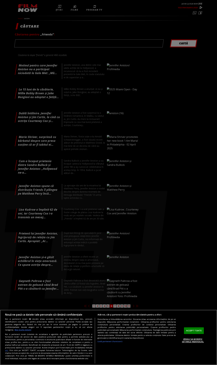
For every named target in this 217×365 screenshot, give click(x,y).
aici (6, 350)
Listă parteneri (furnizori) (110, 341)
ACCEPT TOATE (194, 330)
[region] (108, 337)
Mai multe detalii (23, 330)
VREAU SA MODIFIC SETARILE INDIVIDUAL (193, 340)
